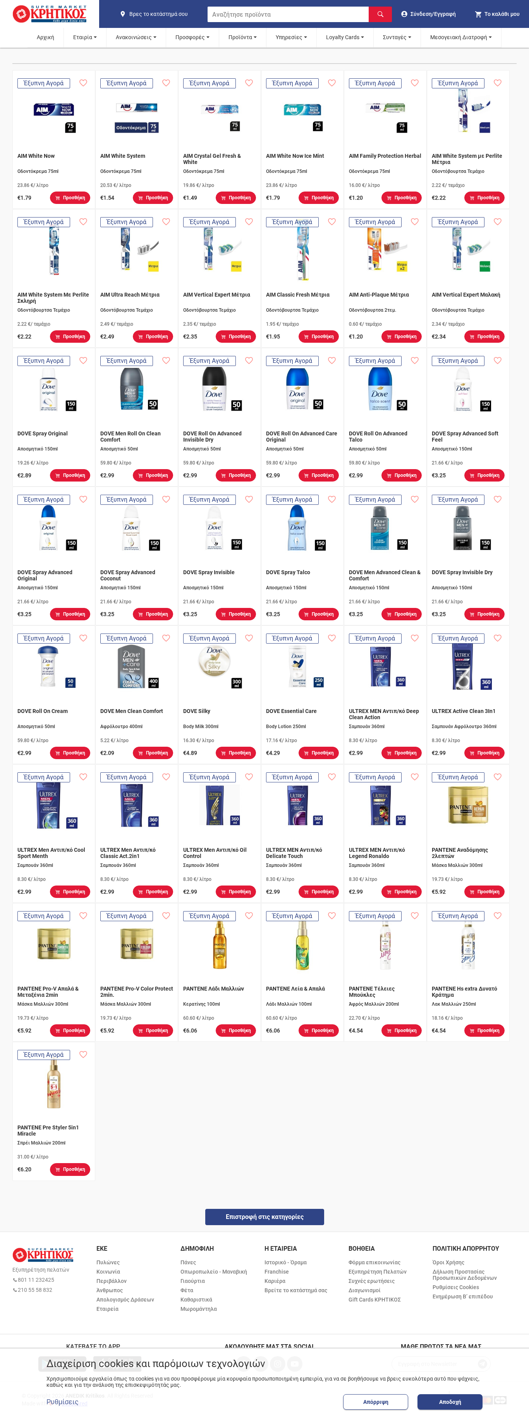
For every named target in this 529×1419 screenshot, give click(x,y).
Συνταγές (395, 37)
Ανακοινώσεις (134, 37)
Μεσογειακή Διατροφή (458, 37)
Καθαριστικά (196, 1299)
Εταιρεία (107, 1309)
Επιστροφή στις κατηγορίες (265, 1216)
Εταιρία (82, 37)
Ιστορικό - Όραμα (285, 1262)
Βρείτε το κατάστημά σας (295, 1290)
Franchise (276, 1272)
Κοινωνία (108, 1272)
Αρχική (45, 37)
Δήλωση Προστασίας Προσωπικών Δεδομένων (465, 1275)
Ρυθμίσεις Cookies (456, 1287)
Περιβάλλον (111, 1281)
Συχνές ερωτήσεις (372, 1281)
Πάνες (188, 1262)
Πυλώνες (108, 1262)
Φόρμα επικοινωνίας (374, 1262)
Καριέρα (274, 1281)
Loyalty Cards (342, 37)
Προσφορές (190, 37)
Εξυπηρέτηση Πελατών (378, 1272)
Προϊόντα (240, 37)
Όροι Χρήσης (448, 1262)
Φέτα (186, 1290)
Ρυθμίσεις (62, 1402)
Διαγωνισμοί (365, 1290)
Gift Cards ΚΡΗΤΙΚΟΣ (375, 1299)
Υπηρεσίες (289, 37)
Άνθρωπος (109, 1290)
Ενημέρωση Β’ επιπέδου (463, 1296)
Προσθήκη (74, 197)
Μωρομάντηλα (198, 1309)
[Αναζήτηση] (380, 14)
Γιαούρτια (192, 1281)
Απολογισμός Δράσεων (125, 1299)
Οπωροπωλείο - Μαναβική (213, 1272)
